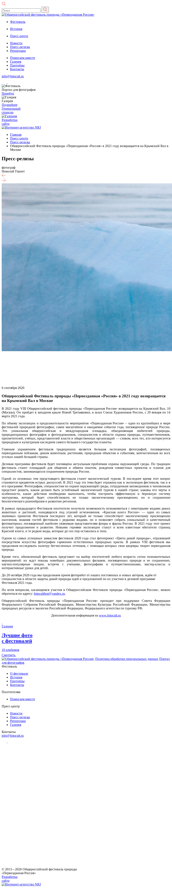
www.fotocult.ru (110, 615)
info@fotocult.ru (13, 76)
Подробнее (9, 105)
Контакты (17, 69)
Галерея (15, 61)
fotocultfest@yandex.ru (49, 593)
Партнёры (17, 65)
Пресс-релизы (20, 47)
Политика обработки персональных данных (126, 659)
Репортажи (18, 50)
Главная (15, 134)
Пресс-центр (19, 36)
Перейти (8, 93)
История (16, 29)
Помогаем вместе (22, 58)
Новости (16, 43)
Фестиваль (17, 21)
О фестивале (19, 673)
